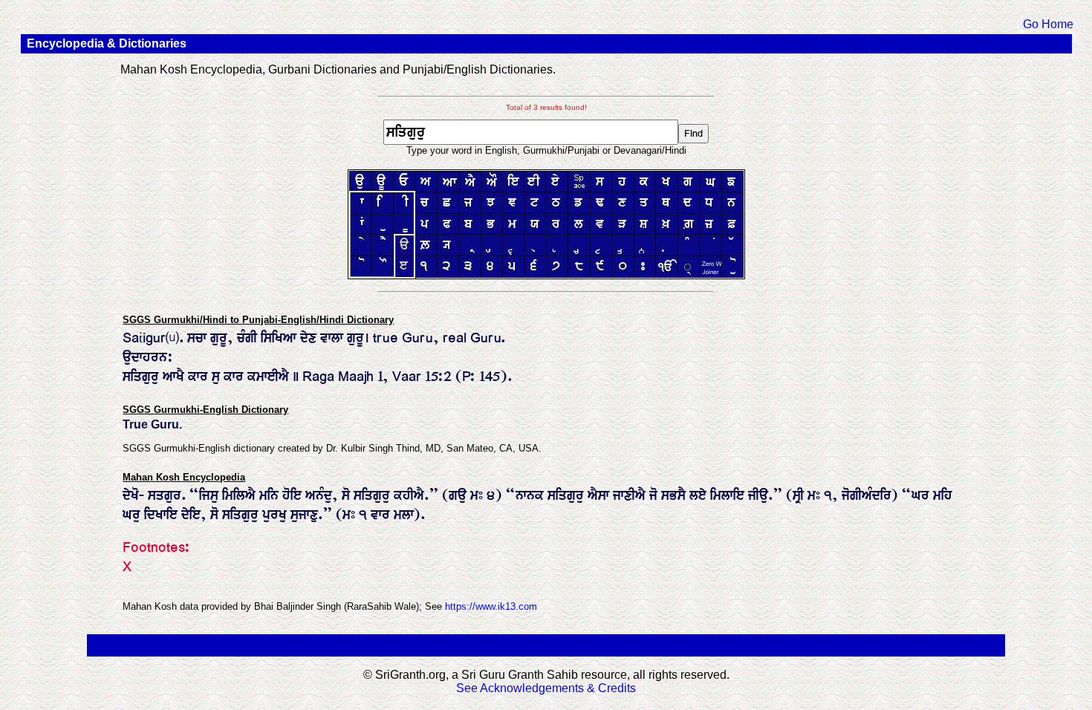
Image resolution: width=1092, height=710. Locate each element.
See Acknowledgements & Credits (546, 688)
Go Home (1048, 24)
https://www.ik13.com (491, 606)
